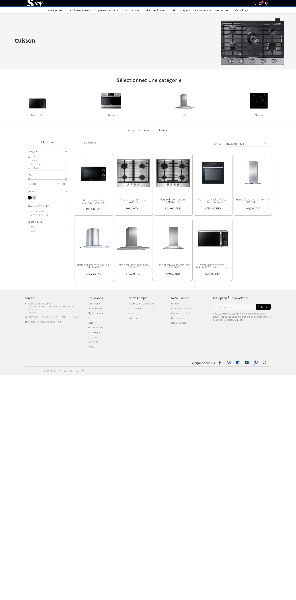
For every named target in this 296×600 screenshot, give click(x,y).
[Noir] (30, 198)
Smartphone (94, 303)
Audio (90, 322)
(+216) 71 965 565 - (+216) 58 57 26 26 (59, 316)
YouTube (246, 362)
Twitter (264, 362)
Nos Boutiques (178, 322)
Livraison (175, 303)
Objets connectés (97, 313)
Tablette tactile (95, 308)
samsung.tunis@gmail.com (47, 321)
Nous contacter (179, 318)
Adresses (134, 318)
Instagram (228, 362)
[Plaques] (258, 99)
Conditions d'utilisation (182, 308)
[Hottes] (185, 99)
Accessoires (94, 337)
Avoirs (132, 313)
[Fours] (111, 99)
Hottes (184, 115)
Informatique (94, 332)
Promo (91, 346)
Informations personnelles (142, 303)
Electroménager (95, 327)
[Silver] (34, 198)
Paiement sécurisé (180, 313)
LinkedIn (237, 362)
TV (89, 318)
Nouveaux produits (246, 144)
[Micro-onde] (37, 99)
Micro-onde (37, 115)
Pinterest (255, 362)
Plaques (259, 115)
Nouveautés (94, 341)
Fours (111, 115)
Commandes (135, 308)
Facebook (220, 362)
